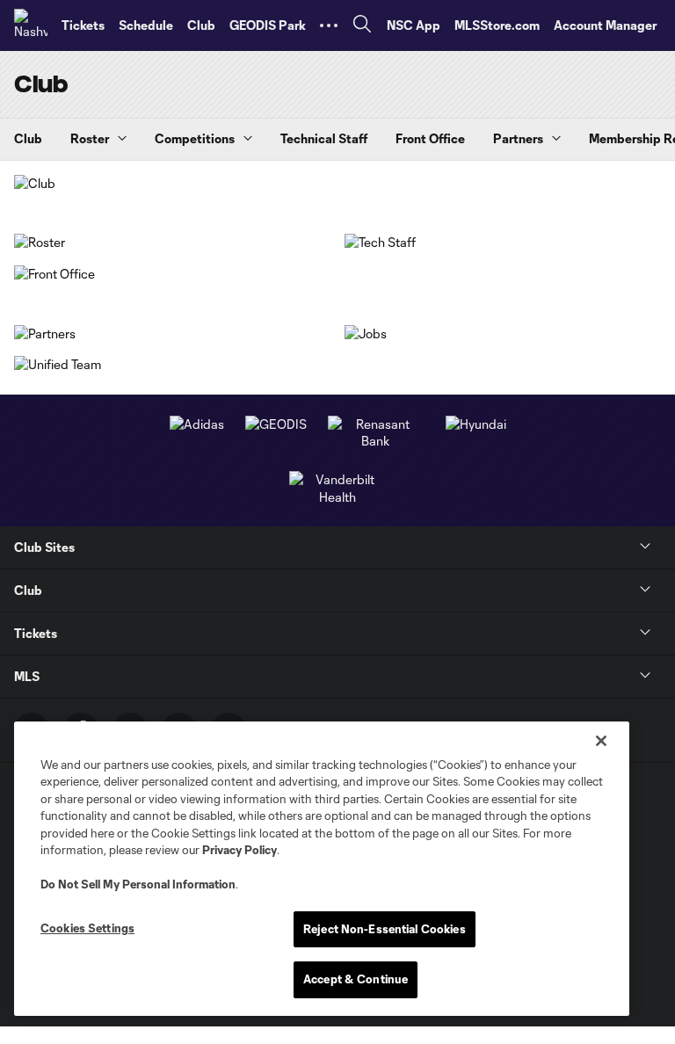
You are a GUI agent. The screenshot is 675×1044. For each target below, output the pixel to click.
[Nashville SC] (30, 25)
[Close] (601, 740)
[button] (329, 25)
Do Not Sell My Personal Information (138, 884)
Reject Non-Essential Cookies (384, 929)
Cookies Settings (87, 928)
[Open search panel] (362, 26)
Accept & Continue (355, 979)
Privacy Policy (239, 850)
